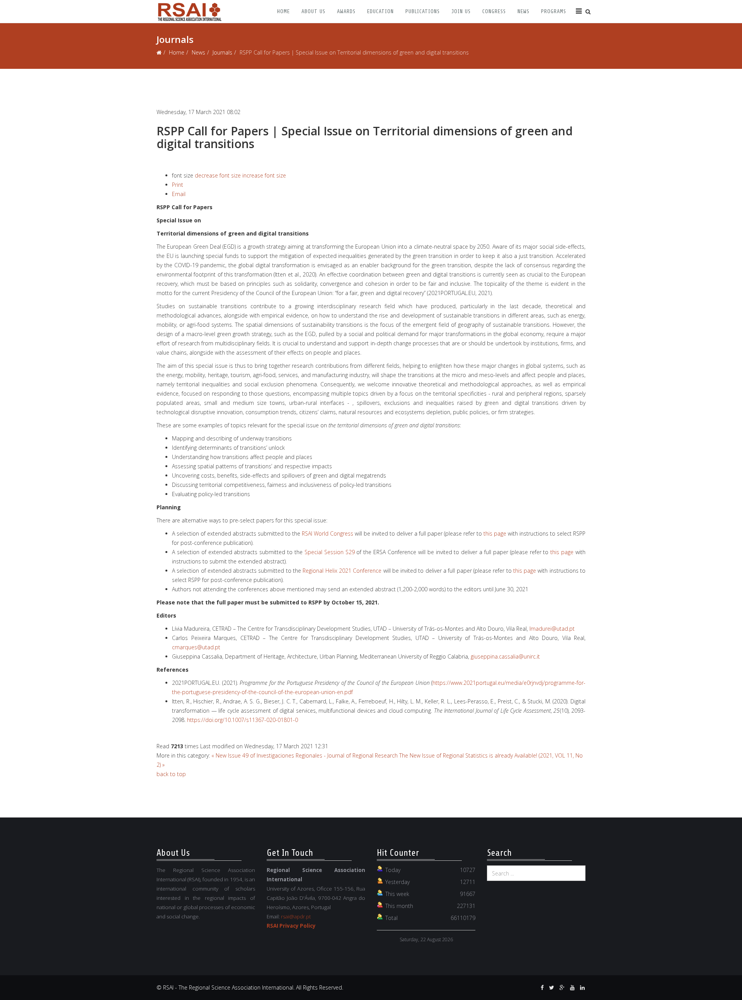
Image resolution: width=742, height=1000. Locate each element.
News (523, 11)
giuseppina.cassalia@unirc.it (505, 656)
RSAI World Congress (327, 533)
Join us (461, 11)
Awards (346, 11)
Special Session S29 (330, 552)
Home (283, 11)
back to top (171, 774)
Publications (422, 11)
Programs (553, 11)
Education (380, 11)
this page (494, 533)
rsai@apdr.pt (296, 916)
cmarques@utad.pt (196, 647)
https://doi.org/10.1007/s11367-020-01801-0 (242, 720)
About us (313, 11)
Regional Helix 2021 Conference (342, 570)
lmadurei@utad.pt (552, 628)
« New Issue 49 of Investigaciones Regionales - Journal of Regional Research (304, 755)
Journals (222, 52)
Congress (494, 11)
